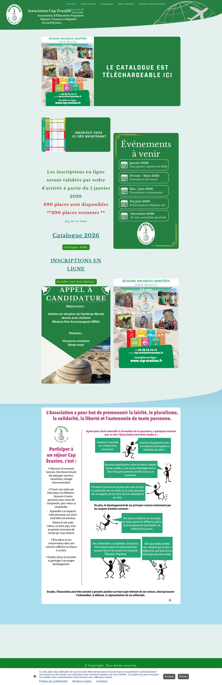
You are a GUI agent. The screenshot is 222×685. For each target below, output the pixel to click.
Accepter (169, 676)
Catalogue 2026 (76, 247)
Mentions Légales (81, 681)
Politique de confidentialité (53, 681)
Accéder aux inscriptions (76, 281)
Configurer (102, 681)
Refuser (183, 676)
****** (146, 253)
